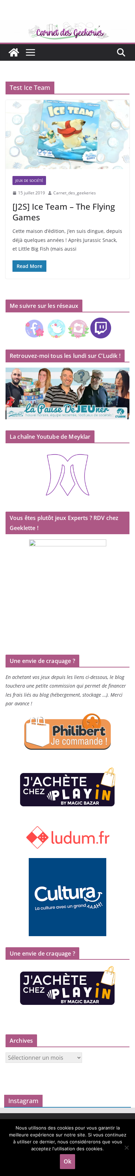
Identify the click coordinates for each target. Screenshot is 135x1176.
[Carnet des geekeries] (67, 25)
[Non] (126, 1147)
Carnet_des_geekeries (74, 193)
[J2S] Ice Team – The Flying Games (63, 212)
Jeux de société (29, 180)
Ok (67, 1161)
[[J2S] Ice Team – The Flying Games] (67, 134)
